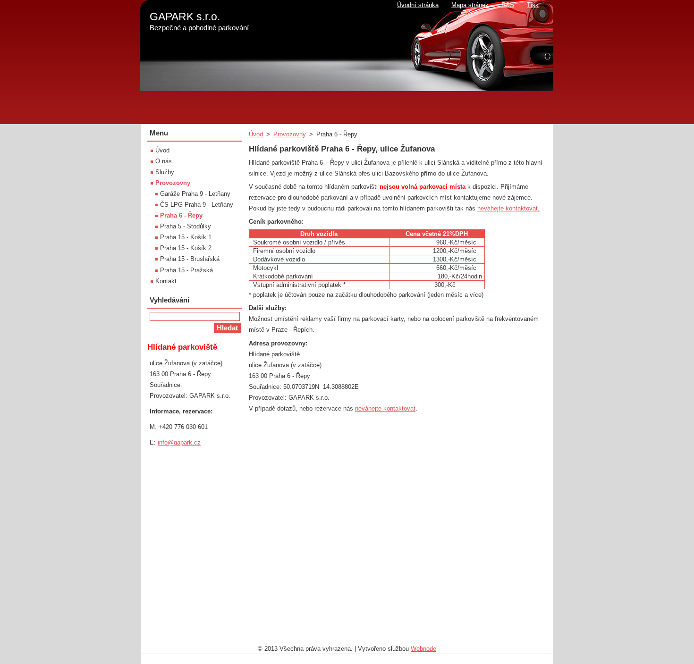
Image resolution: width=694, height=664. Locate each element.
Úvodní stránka (418, 4)
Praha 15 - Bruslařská (190, 258)
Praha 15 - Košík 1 (186, 237)
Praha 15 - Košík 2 (186, 248)
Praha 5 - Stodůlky (185, 226)
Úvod (256, 134)
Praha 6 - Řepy (181, 215)
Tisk (533, 4)
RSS (507, 4)
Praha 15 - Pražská (186, 270)
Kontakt (166, 281)
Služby (164, 172)
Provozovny (289, 134)
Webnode (423, 648)
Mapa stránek (470, 4)
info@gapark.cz (179, 442)
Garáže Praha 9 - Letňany (195, 193)
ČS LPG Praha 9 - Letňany (196, 204)
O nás (163, 161)
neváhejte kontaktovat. (508, 208)
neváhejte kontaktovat (385, 408)
